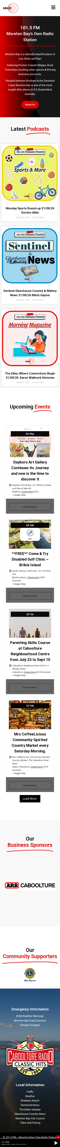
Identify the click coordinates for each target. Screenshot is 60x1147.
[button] (56, 1143)
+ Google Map (18, 494)
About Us (30, 104)
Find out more (30, 506)
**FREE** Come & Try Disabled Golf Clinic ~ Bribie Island (30, 559)
